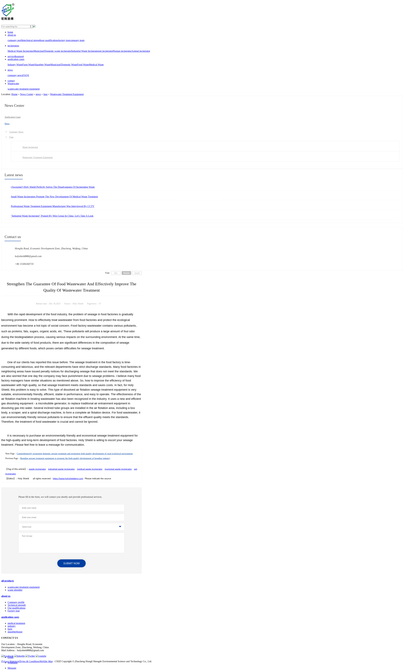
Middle (126, 273)
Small (137, 273)
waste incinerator (37, 469)
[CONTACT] (34, 26)
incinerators (13, 45)
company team (77, 40)
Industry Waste (15, 64)
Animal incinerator (140, 51)
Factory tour (14, 610)
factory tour (64, 40)
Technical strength (17, 605)
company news (15, 75)
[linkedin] (19, 656)
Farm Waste (28, 64)
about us (12, 35)
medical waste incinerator (89, 469)
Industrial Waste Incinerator (85, 51)
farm (10, 629)
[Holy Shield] (7, 18)
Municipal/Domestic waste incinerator (52, 51)
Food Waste (83, 64)
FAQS (26, 75)
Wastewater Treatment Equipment (67, 94)
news (10, 70)
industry (12, 626)
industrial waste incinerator (61, 469)
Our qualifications (16, 608)
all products (7, 580)
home (10, 32)
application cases (16, 59)
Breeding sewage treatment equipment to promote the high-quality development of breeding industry (65, 458)
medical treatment (16, 623)
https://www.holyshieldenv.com (68, 478)
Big (115, 273)
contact (11, 80)
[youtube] (41, 656)
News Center (26, 94)
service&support (16, 56)
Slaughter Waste (42, 64)
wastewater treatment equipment (24, 89)
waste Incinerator (30, 147)
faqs (45, 94)
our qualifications (49, 40)
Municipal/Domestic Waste (63, 64)
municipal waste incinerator (118, 469)
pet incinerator (106, 51)
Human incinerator (122, 51)
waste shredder (15, 590)
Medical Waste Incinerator (21, 51)
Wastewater (13, 83)
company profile (16, 40)
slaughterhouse (15, 631)
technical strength (32, 40)
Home (14, 94)
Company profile (16, 602)
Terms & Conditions (29, 661)
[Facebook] (7, 656)
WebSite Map (46, 661)
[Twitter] (30, 656)
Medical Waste (96, 64)
